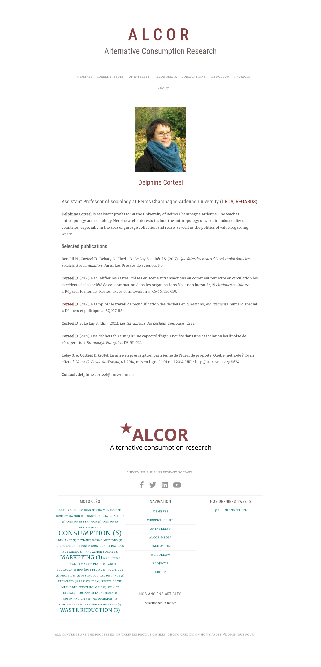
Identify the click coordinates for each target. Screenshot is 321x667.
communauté (108, 510)
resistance (90, 581)
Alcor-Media (166, 76)
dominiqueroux (95, 546)
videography (104, 598)
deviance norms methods (99, 540)
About (163, 88)
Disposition (68, 546)
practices (70, 575)
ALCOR (160, 34)
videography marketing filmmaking (90, 604)
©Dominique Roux (238, 634)
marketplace (94, 564)
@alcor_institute (231, 510)
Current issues (110, 76)
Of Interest (139, 76)
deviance (67, 540)
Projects (242, 76)
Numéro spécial (92, 569)
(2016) (84, 304)
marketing (81, 557)
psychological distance (102, 575)
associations (82, 510)
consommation (70, 516)
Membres (84, 76)
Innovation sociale (102, 551)
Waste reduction (90, 610)
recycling (68, 581)
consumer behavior (84, 521)
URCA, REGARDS (239, 202)
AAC (64, 510)
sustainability (77, 598)
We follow (220, 76)
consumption (90, 533)
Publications (194, 76)
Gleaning (74, 551)
